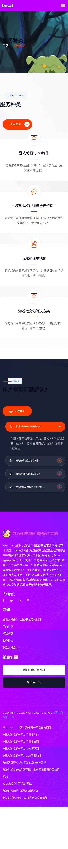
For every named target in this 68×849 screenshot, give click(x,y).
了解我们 (19, 411)
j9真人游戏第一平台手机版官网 (21, 741)
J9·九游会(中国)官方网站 (17, 783)
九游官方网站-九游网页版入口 (20, 790)
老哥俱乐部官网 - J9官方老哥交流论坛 (25, 798)
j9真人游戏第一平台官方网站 (34, 727)
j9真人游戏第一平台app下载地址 (22, 755)
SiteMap (8, 727)
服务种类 (8, 640)
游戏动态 (8, 633)
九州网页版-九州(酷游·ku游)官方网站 (24, 762)
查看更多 (16, 124)
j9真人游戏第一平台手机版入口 (21, 734)
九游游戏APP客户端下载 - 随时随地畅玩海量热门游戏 (31, 773)
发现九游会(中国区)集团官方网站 (22, 619)
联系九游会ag (11, 647)
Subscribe (34, 682)
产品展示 (8, 626)
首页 (5, 45)
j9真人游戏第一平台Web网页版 (21, 748)
